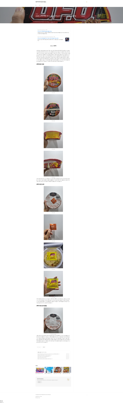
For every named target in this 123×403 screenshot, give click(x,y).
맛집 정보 (1, 401)
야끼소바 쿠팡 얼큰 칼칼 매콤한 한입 (45, 31)
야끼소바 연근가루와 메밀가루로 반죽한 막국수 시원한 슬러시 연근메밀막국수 (50, 40)
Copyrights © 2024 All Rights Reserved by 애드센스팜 (43, 394)
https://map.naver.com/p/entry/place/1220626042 (45, 36)
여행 (38, 352)
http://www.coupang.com (42, 29)
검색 (84, 2)
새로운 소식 (2, 402)
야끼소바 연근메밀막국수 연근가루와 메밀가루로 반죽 (48, 38)
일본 (40, 352)
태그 (39, 5)
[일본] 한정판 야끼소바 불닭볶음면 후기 (44, 356)
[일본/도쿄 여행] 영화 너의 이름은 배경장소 (44, 355)
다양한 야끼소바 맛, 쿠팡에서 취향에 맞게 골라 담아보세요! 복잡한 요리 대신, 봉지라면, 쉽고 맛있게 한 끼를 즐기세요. (53, 33)
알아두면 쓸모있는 (41, 2)
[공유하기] (39, 347)
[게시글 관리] (40, 347)
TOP (86, 395)
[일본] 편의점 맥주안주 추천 (42, 357)
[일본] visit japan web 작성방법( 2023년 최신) (45, 358)
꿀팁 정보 (1, 400)
